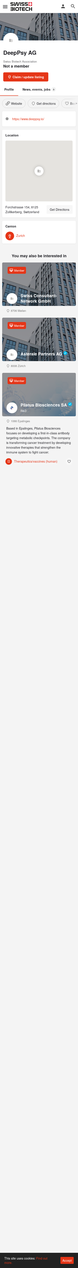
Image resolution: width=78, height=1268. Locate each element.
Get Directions (59, 209)
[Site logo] (21, 6)
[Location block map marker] (39, 171)
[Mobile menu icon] (5, 6)
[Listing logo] (10, 40)
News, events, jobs (38, 89)
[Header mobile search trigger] (73, 6)
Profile (9, 89)
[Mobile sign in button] (63, 6)
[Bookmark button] (69, 461)
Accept (67, 1260)
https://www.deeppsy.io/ (28, 119)
